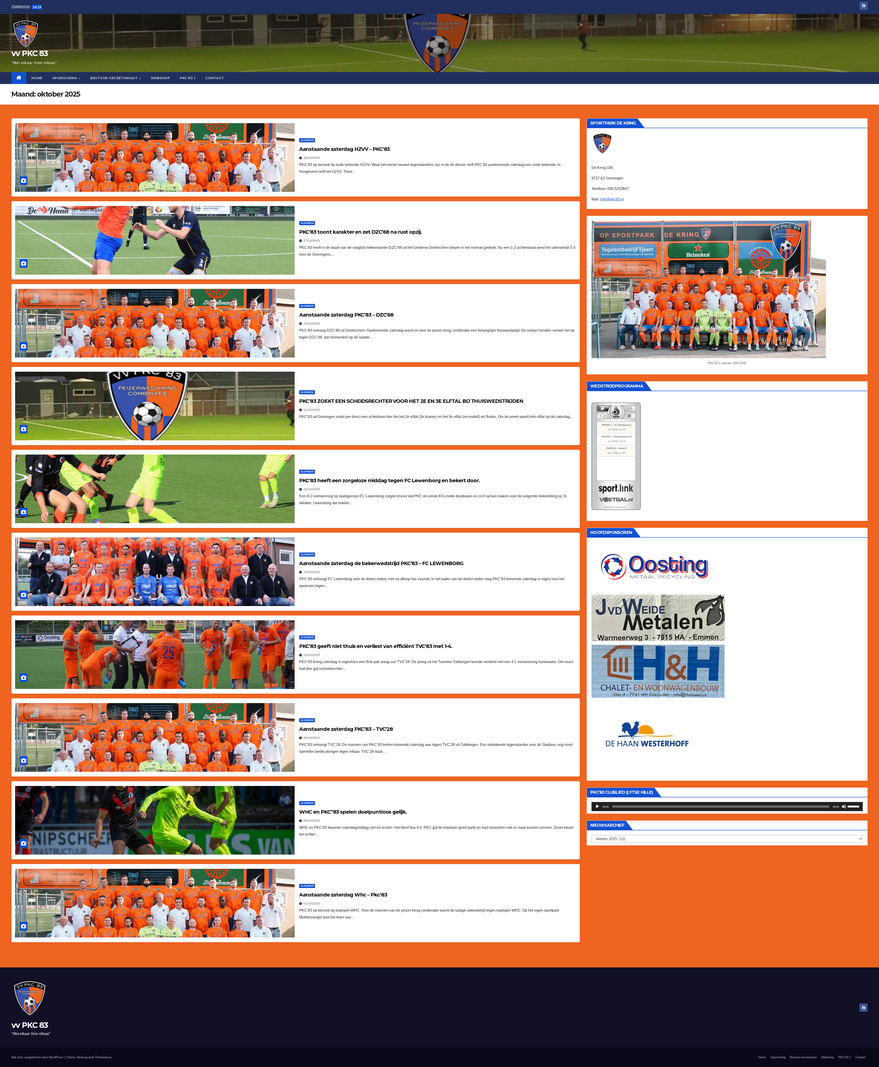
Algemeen (307, 140)
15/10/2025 (312, 572)
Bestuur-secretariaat (114, 78)
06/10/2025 (312, 820)
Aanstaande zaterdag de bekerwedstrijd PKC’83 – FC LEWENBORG (381, 563)
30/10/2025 (312, 158)
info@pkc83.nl (612, 199)
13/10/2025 (312, 655)
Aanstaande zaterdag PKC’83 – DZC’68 (346, 315)
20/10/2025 (312, 489)
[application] (727, 806)
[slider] (854, 806)
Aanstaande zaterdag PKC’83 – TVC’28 (346, 729)
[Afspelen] (597, 806)
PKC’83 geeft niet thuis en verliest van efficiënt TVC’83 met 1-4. (376, 646)
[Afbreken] (844, 806)
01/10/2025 (312, 903)
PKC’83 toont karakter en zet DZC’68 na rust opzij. (360, 232)
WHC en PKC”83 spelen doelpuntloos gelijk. (353, 812)
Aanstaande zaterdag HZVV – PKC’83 (344, 149)
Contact (214, 78)
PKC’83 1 (187, 78)
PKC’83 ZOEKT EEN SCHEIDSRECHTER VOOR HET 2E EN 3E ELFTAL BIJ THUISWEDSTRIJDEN (411, 401)
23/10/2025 (312, 323)
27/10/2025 (312, 240)
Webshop (160, 78)
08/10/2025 (312, 737)
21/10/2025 (312, 410)
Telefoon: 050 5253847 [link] (610, 189)
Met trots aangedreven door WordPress (37, 1057)
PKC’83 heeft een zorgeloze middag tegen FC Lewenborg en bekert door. (389, 480)
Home (36, 78)
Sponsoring (65, 78)
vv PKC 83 (29, 53)
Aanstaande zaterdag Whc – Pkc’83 (343, 895)
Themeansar (103, 1057)
